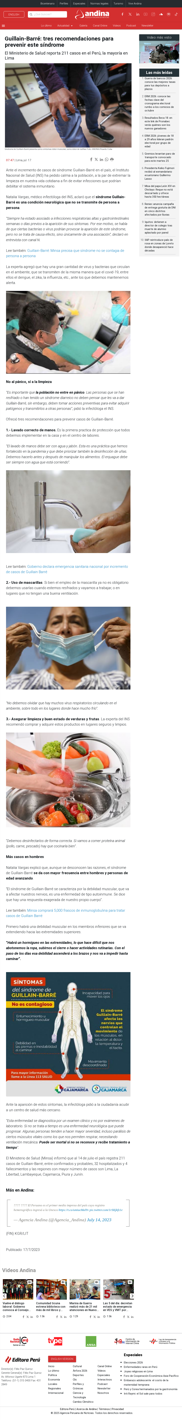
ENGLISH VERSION (62, 1359)
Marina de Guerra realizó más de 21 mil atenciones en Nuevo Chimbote (83, 1308)
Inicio (51, 1366)
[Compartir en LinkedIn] (31, 1316)
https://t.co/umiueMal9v (74, 1210)
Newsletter (147, 25)
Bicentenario (48, 3)
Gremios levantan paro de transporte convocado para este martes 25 (160, 157)
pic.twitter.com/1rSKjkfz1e (106, 1210)
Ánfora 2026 (80, 1370)
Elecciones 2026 (133, 1362)
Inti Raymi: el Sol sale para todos (143, 1393)
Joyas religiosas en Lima (138, 1371)
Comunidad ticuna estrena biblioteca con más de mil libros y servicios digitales (50, 1308)
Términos (104, 1409)
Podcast (131, 25)
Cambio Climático (83, 1401)
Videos (117, 25)
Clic (75, 1379)
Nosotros (103, 1393)
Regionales (54, 1388)
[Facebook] (122, 14)
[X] (130, 14)
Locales (52, 1384)
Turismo (118, 3)
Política (52, 1375)
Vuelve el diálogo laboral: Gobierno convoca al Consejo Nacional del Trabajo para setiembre (16, 1310)
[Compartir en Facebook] (24, 1316)
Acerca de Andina (86, 1409)
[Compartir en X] (28, 1316)
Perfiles (64, 3)
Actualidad (65, 26)
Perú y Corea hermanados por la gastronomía (150, 1389)
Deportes (78, 1375)
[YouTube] (145, 14)
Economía (54, 1379)
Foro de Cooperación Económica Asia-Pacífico (151, 1375)
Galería (83, 25)
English (14, 14)
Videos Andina (19, 1270)
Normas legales (99, 3)
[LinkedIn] (137, 14)
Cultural (77, 1366)
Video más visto (159, 37)
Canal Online (100, 25)
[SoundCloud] (161, 14)
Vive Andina (134, 3)
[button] (4, 1296)
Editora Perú (67, 1409)
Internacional (55, 1393)
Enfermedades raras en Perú (140, 1367)
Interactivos (105, 1379)
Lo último (46, 25)
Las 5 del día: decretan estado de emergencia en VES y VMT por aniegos (117, 1308)
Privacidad (118, 1409)
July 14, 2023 (99, 1219)
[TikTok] (176, 14)
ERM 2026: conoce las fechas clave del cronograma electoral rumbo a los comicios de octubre (159, 103)
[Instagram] (153, 14)
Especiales (79, 3)
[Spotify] (168, 14)
